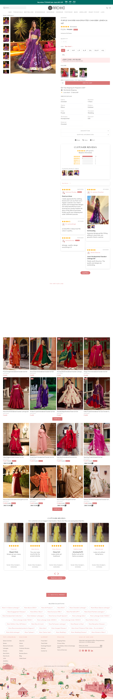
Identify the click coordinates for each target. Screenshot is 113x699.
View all (57, 418)
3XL (96, 50)
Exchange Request (46, 646)
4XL (103, 50)
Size (62, 46)
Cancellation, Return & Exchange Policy (66, 646)
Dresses (5, 651)
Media (21, 651)
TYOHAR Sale (18, 12)
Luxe (102, 12)
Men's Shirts (6, 653)
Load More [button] (85, 273)
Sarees (5, 643)
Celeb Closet (22, 658)
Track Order (44, 643)
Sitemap (43, 648)
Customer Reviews (24, 648)
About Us (21, 640)
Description (85, 130)
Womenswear (40, 12)
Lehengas (5, 648)
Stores (21, 643)
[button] (65, 27)
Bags (76, 12)
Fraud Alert (44, 640)
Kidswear (59, 12)
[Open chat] (109, 689)
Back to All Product (57, 594)
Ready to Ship (94, 12)
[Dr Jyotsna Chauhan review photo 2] (89, 227)
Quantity (64, 38)
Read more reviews (56, 578)
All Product (10, 15)
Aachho (64, 17)
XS (63, 50)
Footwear (68, 12)
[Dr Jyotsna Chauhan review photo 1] (98, 210)
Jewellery (83, 12)
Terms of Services (62, 650)
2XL (90, 50)
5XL (63, 55)
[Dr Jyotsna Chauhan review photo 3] (93, 227)
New (10, 12)
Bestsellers (29, 12)
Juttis (4, 658)
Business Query (23, 653)
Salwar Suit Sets (7, 640)
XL (84, 50)
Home (4, 15)
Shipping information (85, 134)
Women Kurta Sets (8, 646)
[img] (66, 189)
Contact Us (44, 651)
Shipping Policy (61, 640)
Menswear (50, 12)
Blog (20, 656)
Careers (21, 646)
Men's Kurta (6, 656)
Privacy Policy (61, 643)
